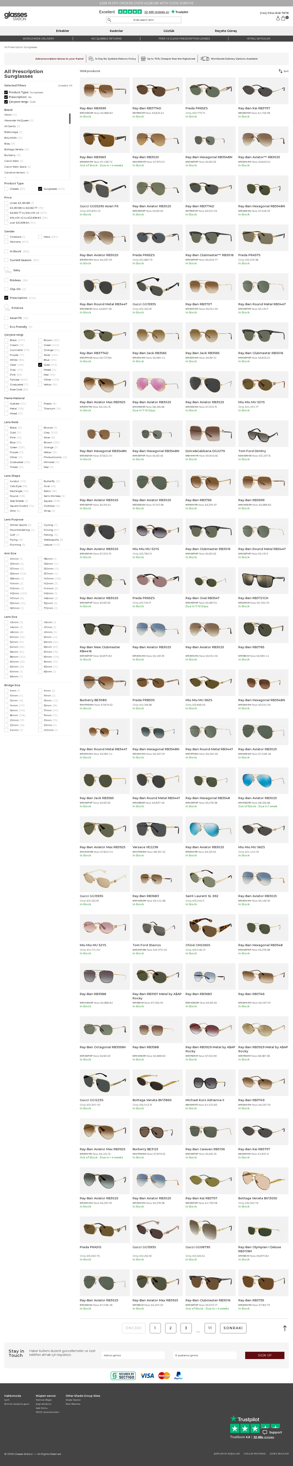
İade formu (42, 1408)
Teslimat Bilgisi (44, 1399)
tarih (6, 1399)
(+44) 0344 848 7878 (274, 13)
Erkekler (62, 31)
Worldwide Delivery (38, 38)
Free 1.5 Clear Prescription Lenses (184, 38)
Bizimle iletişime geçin (16, 1404)
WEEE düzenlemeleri (47, 1412)
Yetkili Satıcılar (258, 38)
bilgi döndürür (43, 1404)
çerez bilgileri (279, 1454)
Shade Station (73, 1399)
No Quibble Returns (106, 38)
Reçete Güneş (226, 31)
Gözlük (168, 31)
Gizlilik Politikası (255, 1454)
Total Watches (73, 1404)
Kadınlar (116, 31)
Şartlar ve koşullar (227, 1454)
